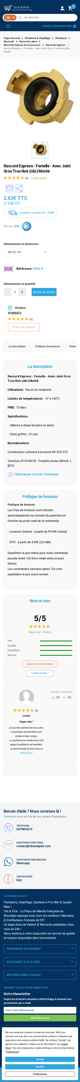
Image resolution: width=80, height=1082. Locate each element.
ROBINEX (14, 313)
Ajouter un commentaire (40, 664)
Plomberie (61, 38)
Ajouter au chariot (44, 292)
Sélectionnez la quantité (19, 284)
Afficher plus (26, 753)
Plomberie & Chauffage (37, 38)
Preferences (40, 1074)
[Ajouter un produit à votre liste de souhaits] (9, 188)
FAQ (19, 880)
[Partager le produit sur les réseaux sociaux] (19, 188)
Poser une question (23, 327)
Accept (40, 1059)
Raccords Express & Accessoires (22, 45)
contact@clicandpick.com (33, 846)
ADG (17, 226)
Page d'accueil (12, 38)
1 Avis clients (39, 178)
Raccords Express (55, 45)
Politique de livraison (47, 346)
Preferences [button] (12, 1052)
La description (17, 346)
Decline (40, 1066)
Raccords (9, 41)
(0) (58, 697)
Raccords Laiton (28, 41)
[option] (40, 100)
